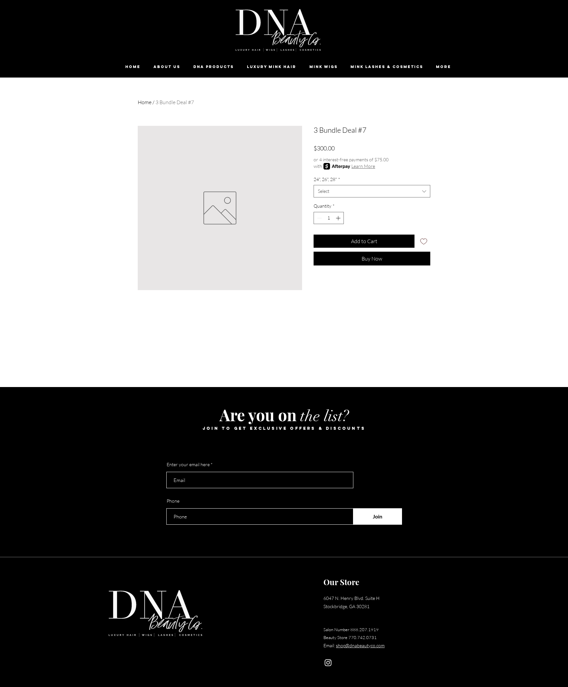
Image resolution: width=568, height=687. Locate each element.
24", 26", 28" (327, 179)
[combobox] (372, 191)
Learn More (363, 166)
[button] (213, 67)
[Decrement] (319, 218)
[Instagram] (328, 662)
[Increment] (339, 218)
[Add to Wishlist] (423, 241)
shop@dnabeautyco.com (360, 645)
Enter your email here (188, 464)
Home (145, 102)
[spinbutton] (329, 218)
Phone (173, 501)
